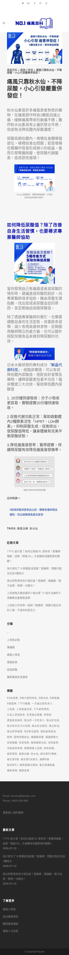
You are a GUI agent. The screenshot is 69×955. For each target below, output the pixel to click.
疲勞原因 (12, 753)
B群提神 (12, 703)
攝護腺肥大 (51, 737)
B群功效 (43, 698)
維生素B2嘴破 (48, 753)
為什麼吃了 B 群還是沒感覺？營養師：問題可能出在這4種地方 (34, 859)
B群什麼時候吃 (28, 698)
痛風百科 (12, 69)
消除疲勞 (53, 742)
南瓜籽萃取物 (14, 731)
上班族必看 (13, 639)
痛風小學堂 (26, 69)
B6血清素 (12, 698)
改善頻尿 (24, 742)
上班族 (11, 709)
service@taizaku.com (23, 795)
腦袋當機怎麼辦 (29, 764)
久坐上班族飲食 (16, 714)
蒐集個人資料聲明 (13, 812)
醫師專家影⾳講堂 (17, 677)
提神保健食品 (21, 737)
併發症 (48, 714)
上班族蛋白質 (24, 709)
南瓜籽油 (54, 725)
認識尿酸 (12, 669)
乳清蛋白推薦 (34, 714)
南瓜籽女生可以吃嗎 (18, 725)
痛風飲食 (12, 662)
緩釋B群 (44, 759)
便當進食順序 (14, 720)
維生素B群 (13, 759)
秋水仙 (34, 528)
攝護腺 (11, 647)
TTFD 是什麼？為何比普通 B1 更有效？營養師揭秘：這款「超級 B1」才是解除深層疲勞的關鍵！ (33, 556)
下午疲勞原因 (41, 709)
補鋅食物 (12, 770)
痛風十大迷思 (10, 931)
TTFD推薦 (24, 703)
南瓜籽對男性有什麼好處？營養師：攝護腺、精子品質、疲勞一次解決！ (32, 876)
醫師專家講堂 (10, 923)
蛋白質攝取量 (47, 764)
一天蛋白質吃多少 (42, 703)
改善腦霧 (12, 742)
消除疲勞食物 (14, 748)
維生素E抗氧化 (29, 759)
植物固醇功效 (38, 742)
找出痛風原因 (10, 916)
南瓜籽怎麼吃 (39, 725)
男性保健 (49, 748)
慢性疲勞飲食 (48, 731)
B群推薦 (54, 698)
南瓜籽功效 (52, 720)
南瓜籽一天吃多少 (34, 720)
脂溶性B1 (12, 764)
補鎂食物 (24, 770)
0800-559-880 (20, 800)
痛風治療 (22, 528)
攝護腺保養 (37, 737)
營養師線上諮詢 (33, 748)
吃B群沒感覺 (31, 731)
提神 (9, 737)
